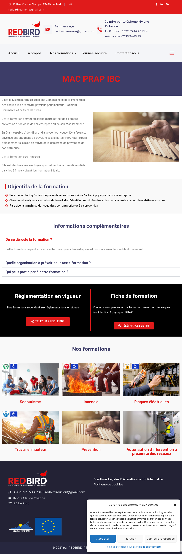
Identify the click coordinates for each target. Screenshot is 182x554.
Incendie (91, 402)
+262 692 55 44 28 (26, 492)
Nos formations (61, 53)
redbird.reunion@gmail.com (74, 31)
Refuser (130, 538)
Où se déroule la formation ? (29, 239)
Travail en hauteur (30, 449)
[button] (175, 505)
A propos (34, 53)
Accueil (13, 53)
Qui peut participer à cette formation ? (37, 272)
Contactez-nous (127, 53)
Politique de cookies (117, 546)
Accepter (103, 538)
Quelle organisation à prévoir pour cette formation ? (48, 263)
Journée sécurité (94, 53)
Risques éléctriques (151, 402)
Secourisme (30, 402)
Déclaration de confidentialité (145, 546)
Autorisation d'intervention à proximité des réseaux (152, 451)
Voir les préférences (161, 538)
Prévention (91, 449)
